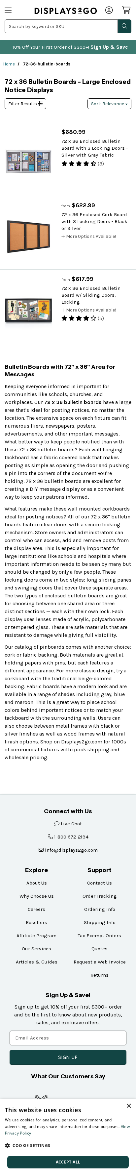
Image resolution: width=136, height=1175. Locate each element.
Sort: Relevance (108, 104)
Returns (99, 975)
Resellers (36, 922)
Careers (36, 909)
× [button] (128, 1106)
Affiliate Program (36, 935)
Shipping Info (100, 922)
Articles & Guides (36, 962)
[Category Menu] (15, 11)
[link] (65, 11)
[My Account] (109, 11)
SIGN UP (68, 1057)
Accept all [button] (68, 1162)
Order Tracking (100, 896)
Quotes (99, 949)
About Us (36, 883)
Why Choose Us (36, 896)
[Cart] (126, 10)
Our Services (36, 949)
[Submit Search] (124, 26)
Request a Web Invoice (100, 962)
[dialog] (68, 1137)
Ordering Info (99, 909)
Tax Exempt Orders (99, 935)
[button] (68, 1145)
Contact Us (99, 883)
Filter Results (23, 104)
